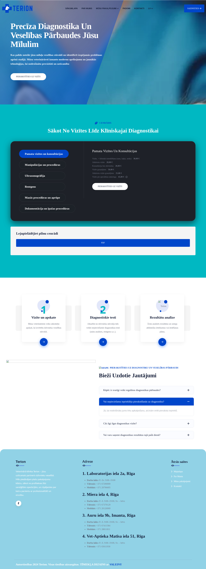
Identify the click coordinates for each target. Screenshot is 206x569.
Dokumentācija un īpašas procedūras (47, 208)
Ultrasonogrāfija (35, 175)
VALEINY (116, 564)
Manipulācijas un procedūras (42, 164)
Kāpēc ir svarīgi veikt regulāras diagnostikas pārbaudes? (132, 390)
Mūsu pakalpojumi (106, 8)
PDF (103, 243)
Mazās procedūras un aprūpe (42, 197)
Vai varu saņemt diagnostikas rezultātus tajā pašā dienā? (131, 435)
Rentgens (30, 186)
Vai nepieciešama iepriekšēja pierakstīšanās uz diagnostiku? (133, 401)
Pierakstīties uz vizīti (28, 77)
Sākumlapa (71, 8)
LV (149, 8)
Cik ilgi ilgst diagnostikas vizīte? (120, 423)
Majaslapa (178, 471)
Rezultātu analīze (162, 317)
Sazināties (193, 8)
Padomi (126, 8)
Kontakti (139, 8)
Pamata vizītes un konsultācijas (44, 153)
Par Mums (87, 8)
